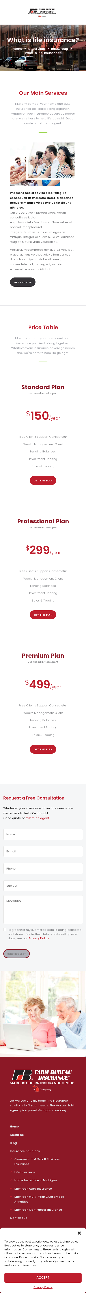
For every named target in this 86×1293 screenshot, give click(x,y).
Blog (13, 1143)
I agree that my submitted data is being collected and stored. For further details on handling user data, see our (45, 934)
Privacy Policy (43, 1287)
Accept (43, 1277)
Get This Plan (43, 480)
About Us (17, 1135)
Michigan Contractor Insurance (38, 1210)
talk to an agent (37, 818)
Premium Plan (43, 656)
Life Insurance (24, 1172)
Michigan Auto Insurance (33, 1189)
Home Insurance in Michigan (35, 1180)
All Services (37, 49)
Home (17, 49)
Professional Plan (43, 521)
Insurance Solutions (25, 1151)
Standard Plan (43, 387)
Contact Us (18, 1218)
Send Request (16, 954)
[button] (79, 1233)
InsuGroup (59, 49)
